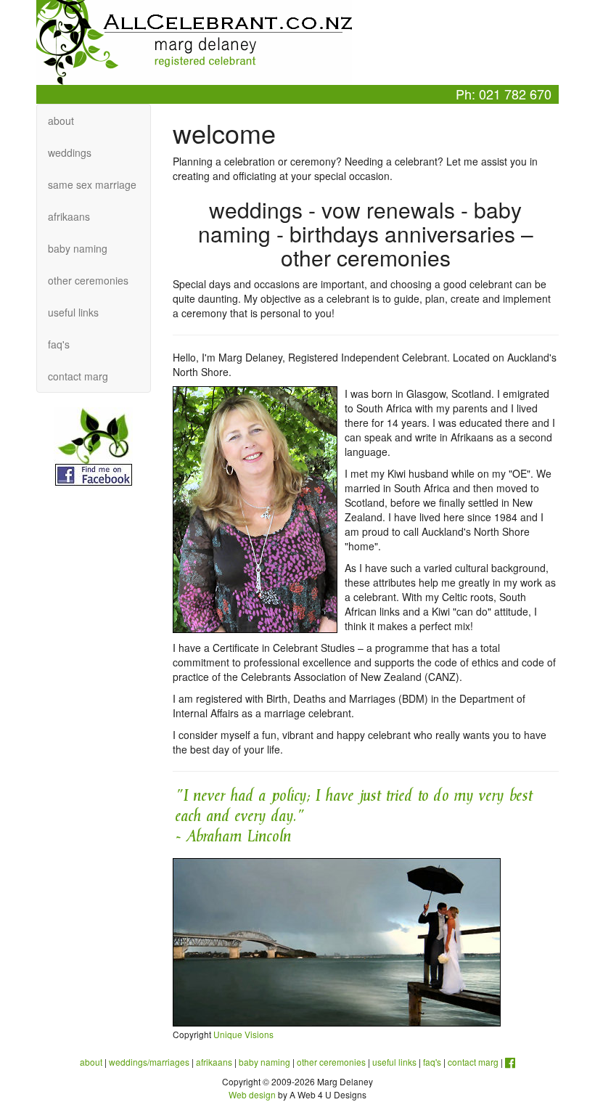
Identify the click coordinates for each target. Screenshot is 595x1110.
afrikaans (69, 216)
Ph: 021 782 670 (503, 93)
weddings (69, 152)
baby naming (77, 248)
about (61, 120)
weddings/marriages (149, 1062)
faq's (59, 344)
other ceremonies (88, 280)
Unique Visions (243, 1034)
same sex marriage (92, 184)
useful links (73, 312)
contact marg (78, 376)
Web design (252, 1094)
